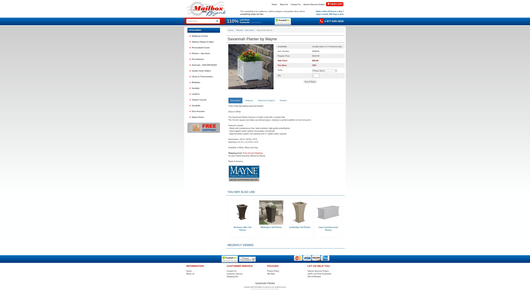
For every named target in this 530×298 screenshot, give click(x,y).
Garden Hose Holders (201, 71)
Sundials (195, 88)
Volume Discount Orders (314, 4)
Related (283, 100)
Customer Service (234, 274)
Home (274, 4)
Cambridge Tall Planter (299, 227)
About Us (284, 4)
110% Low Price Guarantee (319, 274)
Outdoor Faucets (199, 100)
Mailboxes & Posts (200, 36)
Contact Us (295, 4)
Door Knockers (198, 111)
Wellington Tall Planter (271, 227)
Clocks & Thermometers (202, 76)
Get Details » (256, 22)
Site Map (271, 274)
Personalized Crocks (201, 47)
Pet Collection (198, 59)
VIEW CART (336, 4)
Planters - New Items (201, 53)
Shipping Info (232, 276)
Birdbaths (196, 82)
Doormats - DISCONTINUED (204, 65)
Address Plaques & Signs (203, 42)
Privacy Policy (273, 271)
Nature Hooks (198, 117)
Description (235, 100)
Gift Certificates (314, 276)
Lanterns (196, 94)
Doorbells (196, 105)
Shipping (249, 100)
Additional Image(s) (266, 100)
